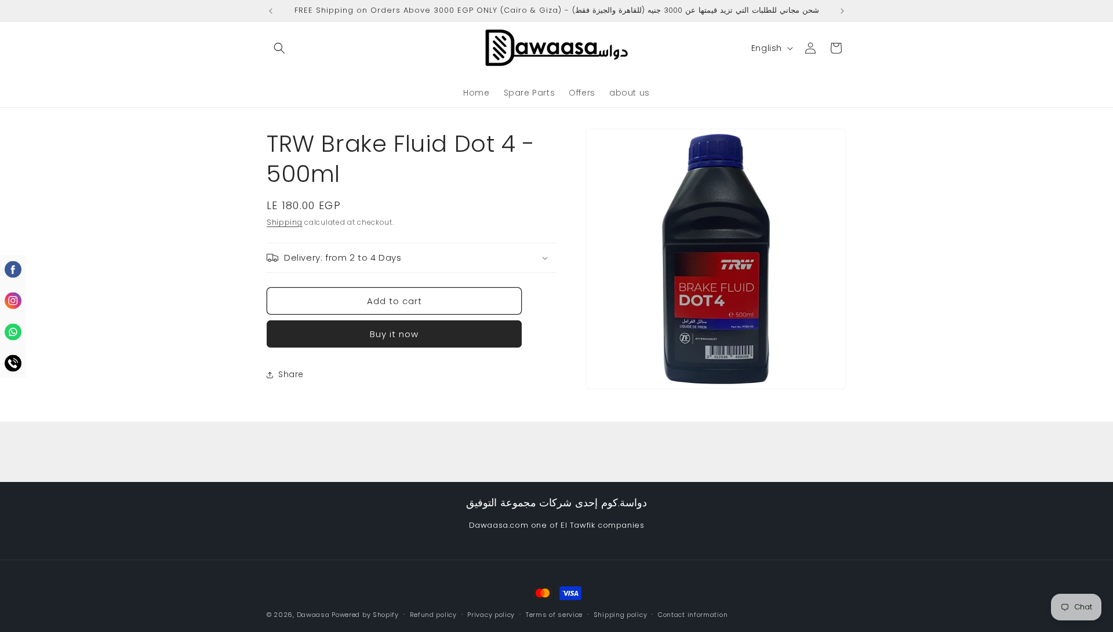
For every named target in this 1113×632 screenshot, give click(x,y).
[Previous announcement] (270, 11)
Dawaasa (313, 614)
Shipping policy (621, 614)
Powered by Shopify (365, 614)
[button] (279, 48)
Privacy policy (491, 614)
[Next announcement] (842, 11)
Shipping (285, 222)
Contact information (693, 614)
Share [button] (291, 374)
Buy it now (394, 334)
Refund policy (433, 614)
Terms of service (554, 614)
